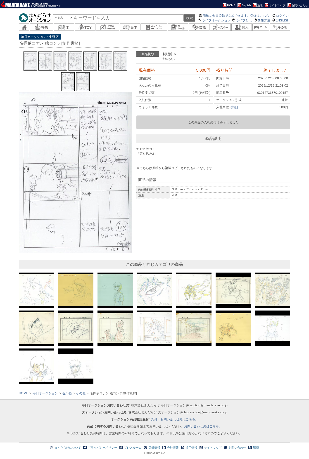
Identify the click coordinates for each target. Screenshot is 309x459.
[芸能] (199, 27)
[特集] (41, 27)
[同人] (241, 27)
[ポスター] (220, 27)
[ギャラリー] (154, 27)
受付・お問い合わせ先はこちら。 (174, 419)
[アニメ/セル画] (107, 27)
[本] (64, 27)
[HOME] (24, 27)
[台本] (130, 27)
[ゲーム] (260, 27)
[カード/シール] (178, 27)
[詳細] (234, 107)
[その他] (280, 27)
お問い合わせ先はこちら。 (203, 426)
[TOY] (85, 27)
